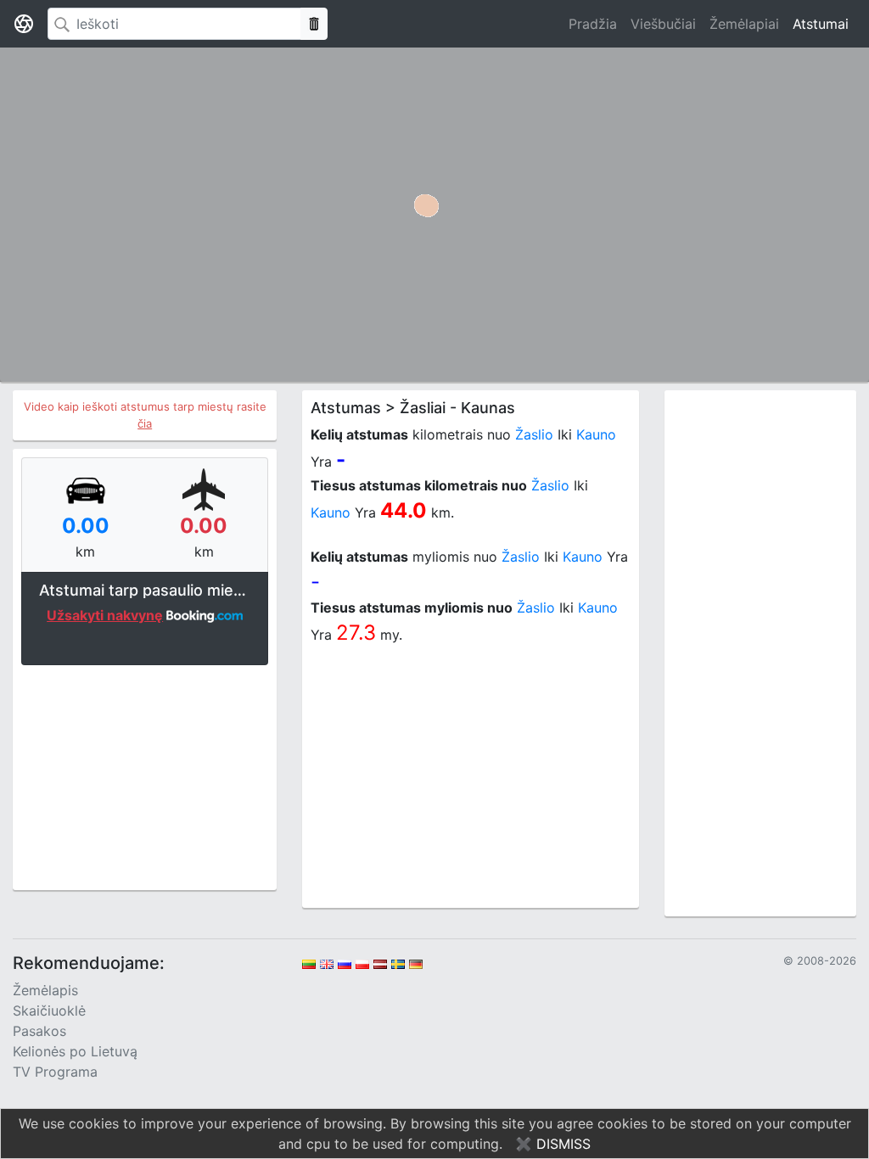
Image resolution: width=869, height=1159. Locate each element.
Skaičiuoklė (49, 1010)
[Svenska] (398, 963)
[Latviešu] (380, 963)
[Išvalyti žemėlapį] (314, 24)
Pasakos (39, 1030)
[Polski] (362, 963)
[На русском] (344, 963)
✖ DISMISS (553, 1143)
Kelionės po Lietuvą (75, 1051)
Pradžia (593, 23)
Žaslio (534, 434)
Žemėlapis (45, 990)
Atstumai (821, 23)
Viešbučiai (663, 23)
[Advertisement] (144, 775)
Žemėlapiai (744, 23)
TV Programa (55, 1071)
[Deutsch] (416, 963)
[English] (327, 963)
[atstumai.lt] (24, 23)
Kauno (596, 434)
